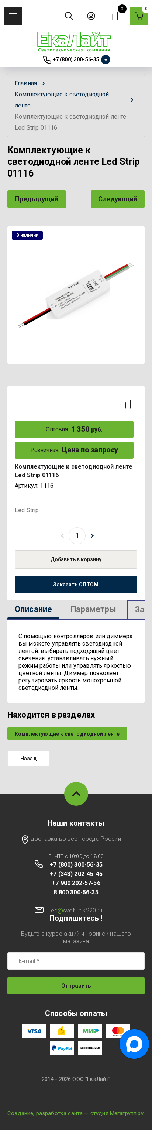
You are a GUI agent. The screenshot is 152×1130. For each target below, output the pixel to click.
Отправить (76, 985)
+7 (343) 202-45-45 (76, 873)
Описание (33, 609)
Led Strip (27, 510)
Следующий (117, 199)
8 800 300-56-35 (75, 892)
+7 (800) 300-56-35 (76, 59)
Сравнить (128, 404)
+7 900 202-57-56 (76, 883)
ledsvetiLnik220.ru (75, 910)
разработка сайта (59, 1113)
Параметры (93, 609)
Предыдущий (37, 199)
